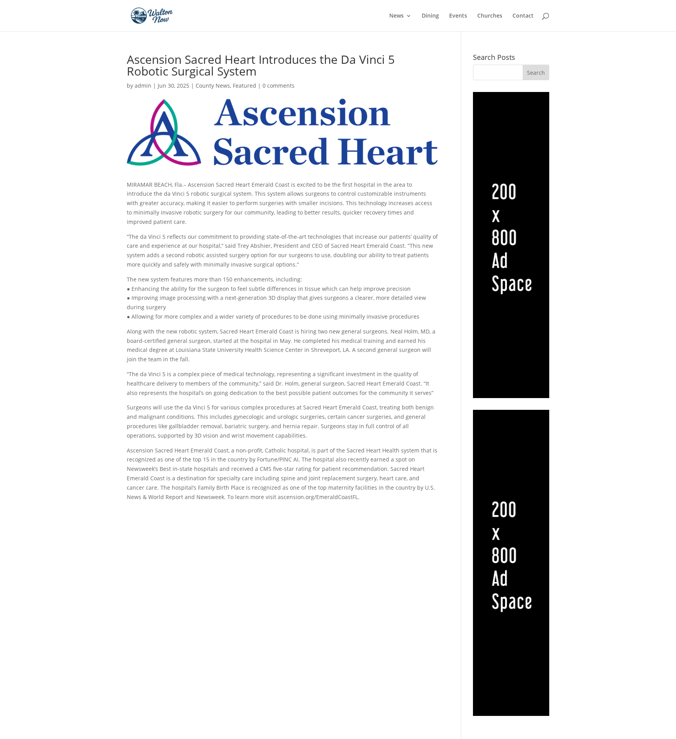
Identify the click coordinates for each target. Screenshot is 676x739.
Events (458, 16)
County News (213, 85)
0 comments (278, 85)
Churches (489, 16)
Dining (430, 16)
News (396, 16)
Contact (523, 16)
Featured (244, 85)
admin (143, 85)
